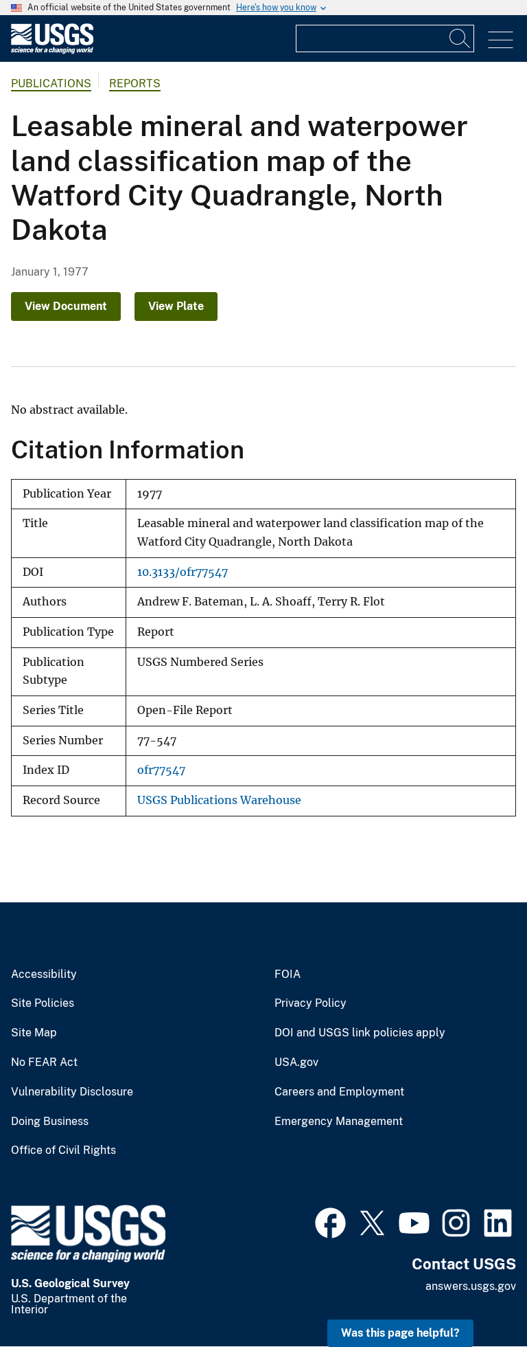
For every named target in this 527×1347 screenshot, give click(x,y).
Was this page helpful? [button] (400, 1332)
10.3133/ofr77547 (182, 572)
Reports (135, 83)
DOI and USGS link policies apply (359, 1033)
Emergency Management (338, 1121)
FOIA (287, 974)
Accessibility (44, 974)
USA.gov (296, 1062)
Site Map (34, 1033)
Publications (51, 83)
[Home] (52, 50)
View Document (66, 306)
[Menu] (500, 40)
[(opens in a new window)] (330, 1221)
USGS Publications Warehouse (219, 800)
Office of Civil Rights (63, 1150)
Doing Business (50, 1121)
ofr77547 (161, 770)
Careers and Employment (339, 1092)
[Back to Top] (477, 1297)
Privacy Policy (310, 1003)
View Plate (176, 306)
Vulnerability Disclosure (72, 1092)
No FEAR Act (44, 1062)
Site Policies (42, 1003)
